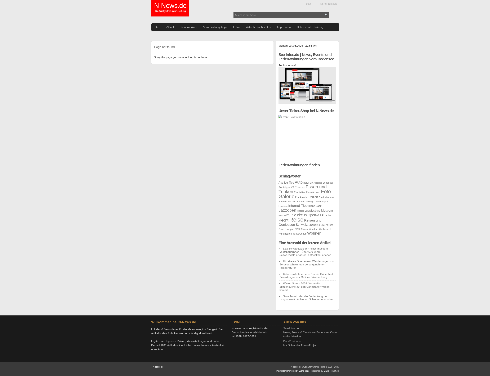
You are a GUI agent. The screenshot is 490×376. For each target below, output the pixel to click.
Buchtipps (284, 187)
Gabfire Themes (331, 371)
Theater (304, 229)
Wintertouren (285, 233)
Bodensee (328, 182)
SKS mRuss (327, 225)
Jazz (319, 205)
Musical (282, 215)
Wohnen (314, 233)
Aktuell (170, 27)
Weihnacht (325, 229)
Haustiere (282, 206)
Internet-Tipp (298, 206)
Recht (283, 220)
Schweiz (302, 225)
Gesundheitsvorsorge (303, 201)
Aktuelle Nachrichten (258, 27)
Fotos (236, 27)
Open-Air (314, 215)
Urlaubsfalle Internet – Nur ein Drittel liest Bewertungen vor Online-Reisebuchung (306, 276)
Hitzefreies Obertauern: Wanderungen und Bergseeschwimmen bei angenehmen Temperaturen (307, 264)
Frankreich (301, 197)
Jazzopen (287, 210)
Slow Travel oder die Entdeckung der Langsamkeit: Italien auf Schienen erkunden (306, 298)
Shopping (314, 224)
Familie (310, 192)
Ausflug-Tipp (286, 182)
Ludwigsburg (312, 210)
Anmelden (281, 371)
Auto (299, 182)
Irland (311, 205)
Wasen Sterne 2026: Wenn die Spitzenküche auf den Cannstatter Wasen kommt (304, 286)
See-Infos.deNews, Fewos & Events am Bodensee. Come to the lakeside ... (310, 332)
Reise (296, 219)
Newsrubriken (188, 27)
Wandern (313, 229)
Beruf (306, 183)
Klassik (300, 211)
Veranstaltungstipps (215, 27)
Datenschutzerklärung (310, 27)
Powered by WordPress (298, 371)
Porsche (326, 215)
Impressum (284, 27)
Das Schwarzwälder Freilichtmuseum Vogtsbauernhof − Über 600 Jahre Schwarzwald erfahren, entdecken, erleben (305, 252)
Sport (281, 229)
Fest (318, 192)
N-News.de (170, 7)
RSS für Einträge (327, 3)
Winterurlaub (299, 233)
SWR (297, 229)
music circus (296, 215)
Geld (289, 201)
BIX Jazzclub (316, 183)
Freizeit (313, 197)
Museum (327, 210)
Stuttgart (289, 229)
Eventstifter (299, 192)
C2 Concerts (298, 187)
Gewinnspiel (321, 201)
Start (308, 3)
